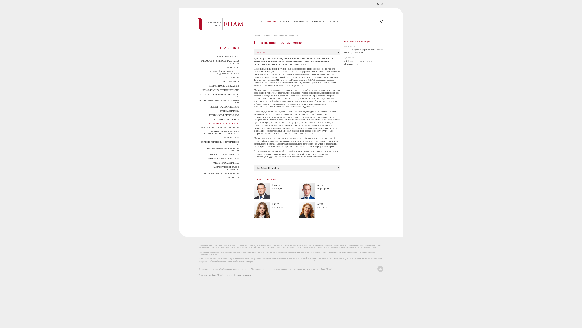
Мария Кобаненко (277, 205)
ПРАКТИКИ (267, 35)
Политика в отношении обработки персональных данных (223, 269)
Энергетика (233, 177)
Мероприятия (301, 21)
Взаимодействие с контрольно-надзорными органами (224, 72)
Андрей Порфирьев (323, 186)
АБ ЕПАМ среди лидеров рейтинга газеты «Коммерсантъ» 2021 (363, 51)
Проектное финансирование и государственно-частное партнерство (221, 132)
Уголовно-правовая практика (225, 163)
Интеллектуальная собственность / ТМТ (220, 90)
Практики (271, 21)
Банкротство (233, 67)
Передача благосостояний (226, 119)
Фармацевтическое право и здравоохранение (226, 168)
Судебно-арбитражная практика (224, 155)
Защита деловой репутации (226, 82)
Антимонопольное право (227, 57)
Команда (285, 21)
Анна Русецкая (322, 205)
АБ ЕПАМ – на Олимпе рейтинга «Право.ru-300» (359, 62)
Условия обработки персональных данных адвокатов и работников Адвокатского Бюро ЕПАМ (291, 269)
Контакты (333, 21)
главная (257, 35)
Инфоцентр (318, 21)
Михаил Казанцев (277, 186)
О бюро (259, 21)
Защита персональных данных (224, 86)
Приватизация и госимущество (224, 123)
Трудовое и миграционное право (223, 159)
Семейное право (231, 138)
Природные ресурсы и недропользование (220, 127)
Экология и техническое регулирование (220, 173)
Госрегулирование (230, 78)
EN (382, 4)
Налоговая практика (229, 111)
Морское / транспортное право (224, 107)
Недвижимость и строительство (224, 115)
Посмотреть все (364, 69)
